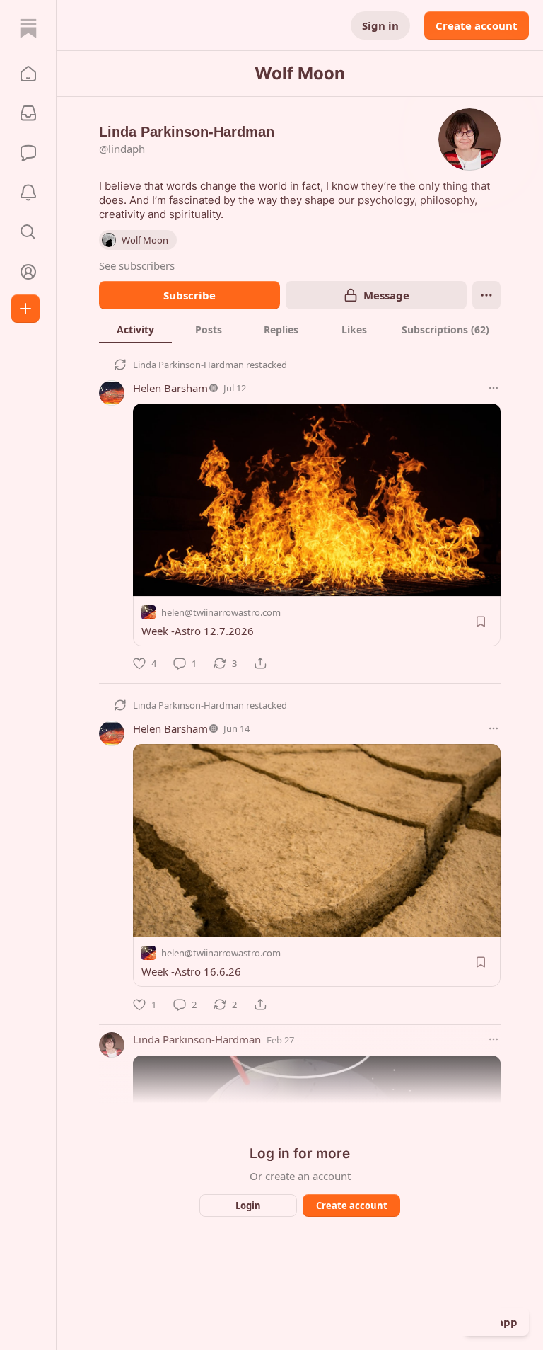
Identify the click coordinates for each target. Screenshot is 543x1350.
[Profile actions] (486, 295)
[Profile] (28, 272)
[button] (28, 74)
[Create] (25, 308)
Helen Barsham (170, 388)
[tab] (135, 329)
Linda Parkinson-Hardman (188, 364)
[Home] (28, 28)
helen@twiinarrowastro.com (221, 612)
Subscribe (189, 295)
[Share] (260, 663)
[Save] (480, 621)
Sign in (380, 25)
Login (248, 1205)
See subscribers (137, 265)
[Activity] (28, 193)
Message (386, 295)
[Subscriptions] (28, 113)
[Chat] (28, 153)
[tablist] (300, 329)
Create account (477, 25)
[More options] (493, 388)
